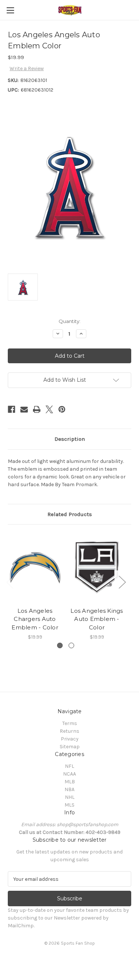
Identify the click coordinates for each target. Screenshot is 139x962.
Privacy (70, 739)
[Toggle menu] (10, 10)
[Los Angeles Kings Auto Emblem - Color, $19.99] (97, 567)
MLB (69, 782)
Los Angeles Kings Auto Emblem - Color (96, 619)
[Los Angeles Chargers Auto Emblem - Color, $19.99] (35, 567)
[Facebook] (11, 409)
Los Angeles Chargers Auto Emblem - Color (34, 619)
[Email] (24, 409)
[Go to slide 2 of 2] (71, 645)
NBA (69, 789)
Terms (69, 723)
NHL (70, 797)
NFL (69, 766)
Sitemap (70, 746)
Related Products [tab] (69, 514)
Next (122, 581)
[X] (49, 409)
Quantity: (69, 321)
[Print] (36, 409)
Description (69, 439)
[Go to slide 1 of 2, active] (60, 645)
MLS (69, 805)
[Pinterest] (62, 409)
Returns (69, 731)
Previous (9, 581)
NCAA (69, 774)
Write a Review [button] (27, 68)
